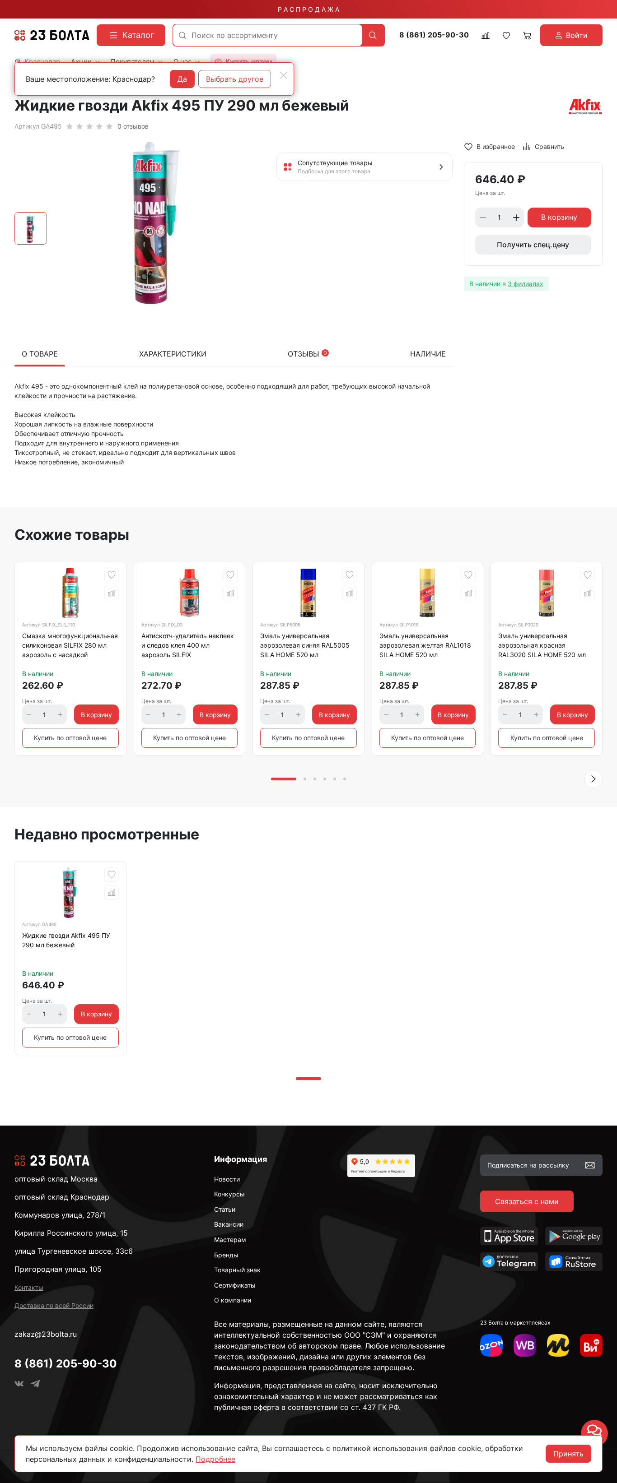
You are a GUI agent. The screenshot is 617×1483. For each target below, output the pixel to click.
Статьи (224, 1209)
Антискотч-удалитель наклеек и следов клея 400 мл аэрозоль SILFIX (187, 645)
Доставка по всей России (53, 1305)
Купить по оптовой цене (70, 738)
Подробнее (215, 1459)
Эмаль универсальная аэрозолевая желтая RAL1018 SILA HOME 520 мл (425, 645)
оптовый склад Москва (56, 1178)
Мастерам (230, 1239)
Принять (568, 1453)
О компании (232, 1300)
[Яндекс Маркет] (558, 1345)
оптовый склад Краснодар (61, 1196)
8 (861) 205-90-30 (434, 35)
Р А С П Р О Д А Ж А (308, 9)
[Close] (283, 75)
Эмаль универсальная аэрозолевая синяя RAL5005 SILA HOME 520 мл (305, 645)
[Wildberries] (525, 1345)
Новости (227, 1179)
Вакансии (228, 1224)
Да (182, 78)
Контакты (28, 1287)
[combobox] (267, 35)
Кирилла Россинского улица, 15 (71, 1232)
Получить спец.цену (533, 244)
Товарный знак (237, 1270)
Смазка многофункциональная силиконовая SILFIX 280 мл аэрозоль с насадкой (70, 645)
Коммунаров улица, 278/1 (59, 1214)
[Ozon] (491, 1345)
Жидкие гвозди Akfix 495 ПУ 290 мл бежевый (66, 940)
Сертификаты (235, 1285)
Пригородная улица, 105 (58, 1269)
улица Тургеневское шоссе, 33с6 (73, 1251)
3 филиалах (525, 283)
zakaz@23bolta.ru (45, 1334)
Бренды (226, 1255)
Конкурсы (229, 1194)
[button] (593, 779)
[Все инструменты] (591, 1345)
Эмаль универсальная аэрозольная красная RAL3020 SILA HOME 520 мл (542, 645)
